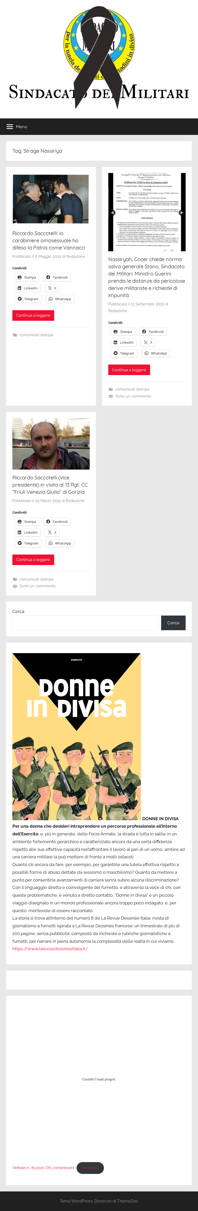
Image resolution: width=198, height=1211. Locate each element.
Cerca (18, 611)
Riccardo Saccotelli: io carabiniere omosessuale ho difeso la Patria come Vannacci (48, 240)
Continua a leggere (33, 315)
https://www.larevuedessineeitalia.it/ (50, 948)
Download (90, 1168)
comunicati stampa (36, 335)
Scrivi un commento (133, 396)
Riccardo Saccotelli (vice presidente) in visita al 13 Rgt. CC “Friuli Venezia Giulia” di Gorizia (50, 484)
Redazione (75, 256)
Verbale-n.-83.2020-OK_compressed (43, 1168)
